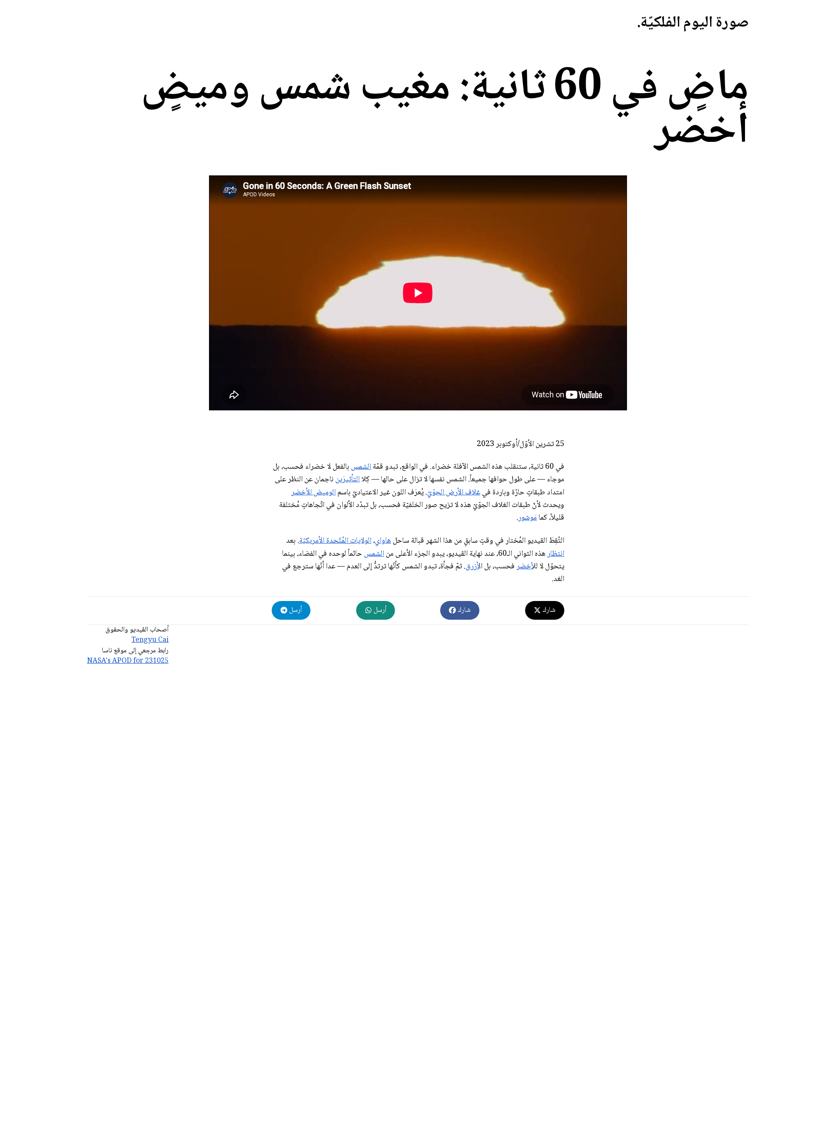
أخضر (524, 566)
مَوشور (527, 517)
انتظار (555, 554)
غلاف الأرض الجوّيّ (453, 492)
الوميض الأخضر (313, 492)
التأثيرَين (347, 479)
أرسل (379, 610)
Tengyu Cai (150, 640)
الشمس (361, 466)
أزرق (472, 566)
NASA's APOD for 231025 (128, 661)
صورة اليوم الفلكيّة (694, 23)
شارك (548, 610)
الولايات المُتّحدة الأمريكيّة (335, 540)
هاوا (385, 540)
